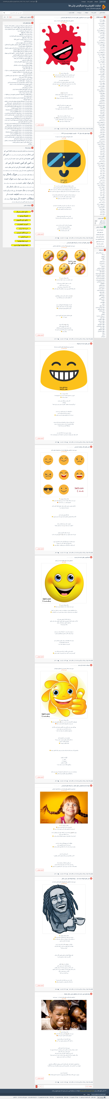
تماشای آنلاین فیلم (100, 237)
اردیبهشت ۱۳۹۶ (100, 90)
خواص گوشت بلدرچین (27, 60)
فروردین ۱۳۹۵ (101, 105)
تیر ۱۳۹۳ (102, 139)
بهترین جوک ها (18, 170)
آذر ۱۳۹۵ (102, 96)
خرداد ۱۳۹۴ (101, 120)
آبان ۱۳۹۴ (102, 112)
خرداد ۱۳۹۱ (101, 182)
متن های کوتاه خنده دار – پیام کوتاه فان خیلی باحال (76, 878)
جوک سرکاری (8, 183)
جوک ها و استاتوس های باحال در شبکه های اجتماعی (75, 786)
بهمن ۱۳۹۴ (101, 107)
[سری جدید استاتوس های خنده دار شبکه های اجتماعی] (64, 71)
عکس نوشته (101, 311)
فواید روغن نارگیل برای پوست (25, 91)
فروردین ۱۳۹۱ (101, 185)
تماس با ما (90, 1)
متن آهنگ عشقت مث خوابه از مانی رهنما (23, 58)
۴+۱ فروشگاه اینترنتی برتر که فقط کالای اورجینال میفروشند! (18, 118)
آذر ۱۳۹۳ (102, 131)
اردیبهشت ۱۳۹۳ (100, 143)
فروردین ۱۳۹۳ (101, 144)
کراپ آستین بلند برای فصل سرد (25, 31)
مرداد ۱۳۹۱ (101, 178)
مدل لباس (102, 317)
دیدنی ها (102, 294)
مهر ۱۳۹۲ (102, 155)
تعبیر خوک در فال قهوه (27, 37)
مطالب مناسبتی (101, 331)
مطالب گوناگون (101, 329)
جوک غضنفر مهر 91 (59, 1097)
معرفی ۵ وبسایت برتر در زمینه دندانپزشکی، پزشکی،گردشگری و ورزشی (17, 104)
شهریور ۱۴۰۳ (101, 37)
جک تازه (28, 190)
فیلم (103, 312)
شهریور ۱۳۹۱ (101, 177)
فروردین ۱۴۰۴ (101, 32)
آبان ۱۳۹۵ (102, 98)
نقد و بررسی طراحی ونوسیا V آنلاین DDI (23, 39)
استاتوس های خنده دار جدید (82, 557)
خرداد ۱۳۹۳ (101, 141)
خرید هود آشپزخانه (28, 99)
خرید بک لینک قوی (100, 241)
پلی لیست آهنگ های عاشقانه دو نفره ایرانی (22, 89)
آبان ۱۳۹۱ (102, 173)
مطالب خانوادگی (101, 324)
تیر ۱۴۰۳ (102, 38)
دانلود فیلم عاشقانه (100, 234)
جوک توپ (24, 179)
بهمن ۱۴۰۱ (101, 57)
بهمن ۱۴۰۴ (101, 20)
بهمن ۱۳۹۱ (101, 168)
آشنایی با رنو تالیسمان (27, 87)
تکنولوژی (102, 283)
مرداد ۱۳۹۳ (101, 137)
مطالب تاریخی (101, 321)
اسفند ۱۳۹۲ (101, 146)
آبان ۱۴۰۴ (102, 21)
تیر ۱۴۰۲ (102, 49)
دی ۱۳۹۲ (102, 149)
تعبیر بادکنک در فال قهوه (26, 32)
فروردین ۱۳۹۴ (101, 124)
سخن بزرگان (101, 299)
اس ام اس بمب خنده (13, 154)
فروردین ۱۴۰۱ (101, 61)
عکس (103, 304)
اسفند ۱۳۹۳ (101, 125)
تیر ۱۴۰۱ (102, 59)
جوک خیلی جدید (24, 183)
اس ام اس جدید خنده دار (18, 158)
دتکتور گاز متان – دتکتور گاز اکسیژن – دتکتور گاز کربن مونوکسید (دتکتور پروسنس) (17, 53)
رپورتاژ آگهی (101, 295)
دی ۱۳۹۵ (102, 95)
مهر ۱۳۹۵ (102, 100)
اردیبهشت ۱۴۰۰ (100, 67)
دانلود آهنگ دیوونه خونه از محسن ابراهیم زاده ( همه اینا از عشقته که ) (17, 98)
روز (10, 17)
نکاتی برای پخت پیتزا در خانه (25, 92)
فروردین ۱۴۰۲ (101, 54)
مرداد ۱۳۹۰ (101, 199)
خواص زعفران (29, 63)
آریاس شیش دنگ (28, 96)
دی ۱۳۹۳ (102, 129)
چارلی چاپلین (101, 285)
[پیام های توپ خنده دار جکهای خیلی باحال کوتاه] (64, 1030)
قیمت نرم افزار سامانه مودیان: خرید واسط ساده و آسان (20, 82)
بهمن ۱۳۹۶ (101, 83)
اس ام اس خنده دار (21, 162)
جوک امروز (19, 174)
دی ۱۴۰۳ (102, 35)
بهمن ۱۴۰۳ (101, 33)
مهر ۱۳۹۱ (102, 175)
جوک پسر (27, 186)
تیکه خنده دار (11, 170)
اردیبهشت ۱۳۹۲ (100, 163)
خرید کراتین (24, 237)
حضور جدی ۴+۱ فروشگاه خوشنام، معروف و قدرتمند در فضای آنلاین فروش (17, 101)
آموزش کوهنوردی (22, 224)
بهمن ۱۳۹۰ (101, 189)
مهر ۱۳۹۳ (102, 134)
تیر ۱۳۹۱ (102, 180)
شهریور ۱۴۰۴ (101, 23)
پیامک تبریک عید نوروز (99, 270)
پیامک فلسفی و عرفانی (99, 280)
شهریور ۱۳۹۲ (101, 156)
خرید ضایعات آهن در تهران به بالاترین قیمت (22, 142)
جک (18, 187)
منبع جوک (13, 199)
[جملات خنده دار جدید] (64, 718)
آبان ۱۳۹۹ (102, 71)
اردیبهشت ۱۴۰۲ (100, 52)
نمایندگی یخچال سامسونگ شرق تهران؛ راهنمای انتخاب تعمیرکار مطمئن (17, 26)
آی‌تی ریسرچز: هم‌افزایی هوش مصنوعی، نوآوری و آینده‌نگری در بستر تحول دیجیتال (17, 44)
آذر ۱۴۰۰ (102, 64)
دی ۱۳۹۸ (102, 76)
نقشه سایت (71, 12)
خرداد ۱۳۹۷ (101, 81)
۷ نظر (56, 238)
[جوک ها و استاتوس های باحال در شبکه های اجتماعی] (64, 823)
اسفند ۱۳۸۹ (101, 207)
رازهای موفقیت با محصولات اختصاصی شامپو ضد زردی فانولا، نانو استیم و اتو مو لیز (17, 94)
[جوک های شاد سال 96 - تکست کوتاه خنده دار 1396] (64, 184)
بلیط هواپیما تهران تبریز (21, 245)
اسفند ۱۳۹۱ (101, 166)
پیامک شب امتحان (100, 276)
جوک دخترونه (15, 183)
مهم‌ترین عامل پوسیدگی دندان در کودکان (23, 65)
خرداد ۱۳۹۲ (101, 161)
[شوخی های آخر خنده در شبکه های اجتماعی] (64, 276)
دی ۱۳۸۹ (102, 211)
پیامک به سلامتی (100, 268)
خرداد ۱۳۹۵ (101, 103)
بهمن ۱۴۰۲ (101, 45)
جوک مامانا (52, 1097)
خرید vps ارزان (23, 228)
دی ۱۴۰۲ (102, 47)
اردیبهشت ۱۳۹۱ (100, 184)
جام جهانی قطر (100, 232)
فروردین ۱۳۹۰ (101, 206)
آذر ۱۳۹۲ (102, 151)
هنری (103, 334)
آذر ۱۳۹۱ (102, 172)
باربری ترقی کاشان (28, 41)
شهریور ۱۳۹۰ (101, 197)
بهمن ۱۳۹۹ (101, 69)
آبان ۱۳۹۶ (102, 85)
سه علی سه (25, 194)
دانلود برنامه (101, 288)
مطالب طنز (71, 128)
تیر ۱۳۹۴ (102, 119)
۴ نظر (56, 442)
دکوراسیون (101, 292)
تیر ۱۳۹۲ (102, 160)
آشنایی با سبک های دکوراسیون (25, 121)
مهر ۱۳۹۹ (102, 73)
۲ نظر (56, 552)
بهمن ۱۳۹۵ (101, 93)
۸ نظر (56, 1082)
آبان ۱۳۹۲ (102, 153)
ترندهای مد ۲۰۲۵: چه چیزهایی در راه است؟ (22, 56)
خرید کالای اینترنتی (22, 232)
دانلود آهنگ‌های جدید (100, 239)
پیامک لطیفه (27, 201)
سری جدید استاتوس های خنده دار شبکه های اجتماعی (75, 17)
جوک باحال (11, 174)
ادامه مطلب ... (39, 125)
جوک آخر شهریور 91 (73, 1097)
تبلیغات (96, 1)
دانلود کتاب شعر (100, 230)
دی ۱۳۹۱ (102, 170)
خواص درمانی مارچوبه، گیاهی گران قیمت (23, 62)
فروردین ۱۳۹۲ (101, 165)
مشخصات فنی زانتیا (27, 74)
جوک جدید (17, 179)
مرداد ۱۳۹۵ (101, 102)
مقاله (103, 333)
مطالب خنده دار (25, 198)
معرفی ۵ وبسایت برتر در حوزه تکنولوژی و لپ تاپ (21, 111)
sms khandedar (30, 151)
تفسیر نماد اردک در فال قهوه (25, 34)
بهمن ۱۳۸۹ (101, 209)
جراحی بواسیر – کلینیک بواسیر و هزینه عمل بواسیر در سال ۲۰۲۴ (17, 70)
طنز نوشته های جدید (32, 1097)
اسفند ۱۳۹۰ (101, 187)
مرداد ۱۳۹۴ (101, 117)
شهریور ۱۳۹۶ (101, 86)
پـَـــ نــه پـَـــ (102, 265)
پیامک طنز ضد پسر (100, 278)
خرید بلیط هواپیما (23, 241)
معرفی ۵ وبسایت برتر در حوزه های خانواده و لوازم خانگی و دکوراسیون (17, 106)
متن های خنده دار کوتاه (83, 344)
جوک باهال (93, 1097)
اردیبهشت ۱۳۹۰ (100, 204)
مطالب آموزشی (101, 319)
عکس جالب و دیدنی (100, 307)
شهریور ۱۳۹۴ (101, 115)
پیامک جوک (88, 128)
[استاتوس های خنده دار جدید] (64, 603)
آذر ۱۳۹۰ (102, 192)
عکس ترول (102, 305)
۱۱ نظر (55, 128)
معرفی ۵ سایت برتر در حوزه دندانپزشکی (23, 116)
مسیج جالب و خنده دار (22, 1097)
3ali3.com (12, 151)
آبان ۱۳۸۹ (102, 214)
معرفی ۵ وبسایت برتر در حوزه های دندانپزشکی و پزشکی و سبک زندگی (17, 113)
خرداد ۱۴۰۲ (101, 50)
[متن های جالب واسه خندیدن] (64, 497)
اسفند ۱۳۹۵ (101, 91)
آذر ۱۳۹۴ (102, 110)
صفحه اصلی (103, 1)
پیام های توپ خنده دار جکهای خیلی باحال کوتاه (77, 994)
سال (5, 17)
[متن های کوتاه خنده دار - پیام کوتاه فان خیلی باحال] (63, 933)
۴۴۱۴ (103, 254)
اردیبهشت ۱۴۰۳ (100, 42)
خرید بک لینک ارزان (100, 246)
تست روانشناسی (100, 282)
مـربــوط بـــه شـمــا (100, 316)
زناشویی (102, 297)
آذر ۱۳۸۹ (102, 213)
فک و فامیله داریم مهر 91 (84, 1097)
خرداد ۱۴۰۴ (101, 28)
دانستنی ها (101, 287)
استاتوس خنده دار (27, 170)
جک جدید (21, 190)
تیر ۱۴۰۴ (102, 27)
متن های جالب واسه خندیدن (82, 447)
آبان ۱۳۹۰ (102, 194)
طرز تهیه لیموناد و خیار (27, 67)
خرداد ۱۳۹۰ (101, 202)
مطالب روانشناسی (100, 326)
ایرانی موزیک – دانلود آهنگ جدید (24, 81)
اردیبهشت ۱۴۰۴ (100, 30)
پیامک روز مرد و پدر (100, 273)
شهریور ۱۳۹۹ (101, 74)
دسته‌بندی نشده (100, 290)
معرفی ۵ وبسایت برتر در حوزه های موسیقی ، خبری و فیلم (19, 103)
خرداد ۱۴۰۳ (101, 40)
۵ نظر (56, 989)
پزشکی (102, 266)
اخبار (103, 259)
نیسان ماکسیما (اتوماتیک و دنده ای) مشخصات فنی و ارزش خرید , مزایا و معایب (17, 123)
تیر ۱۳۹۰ (102, 201)
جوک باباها (66, 1097)
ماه (7, 17)
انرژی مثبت (101, 263)
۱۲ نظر (55, 339)
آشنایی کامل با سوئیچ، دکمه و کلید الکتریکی (22, 79)
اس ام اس (102, 261)
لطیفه (20, 194)
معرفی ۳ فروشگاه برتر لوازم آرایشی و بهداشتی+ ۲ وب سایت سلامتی (17, 120)
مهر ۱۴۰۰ (102, 66)
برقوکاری (30, 144)
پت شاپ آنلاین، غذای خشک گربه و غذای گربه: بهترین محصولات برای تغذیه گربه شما (17, 48)
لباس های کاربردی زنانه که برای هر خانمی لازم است (20, 36)
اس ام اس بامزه (22, 154)
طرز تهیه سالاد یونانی (27, 68)
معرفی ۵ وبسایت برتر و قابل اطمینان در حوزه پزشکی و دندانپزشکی (17, 115)
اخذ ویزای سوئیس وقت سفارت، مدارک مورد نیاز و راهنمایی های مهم (17, 75)
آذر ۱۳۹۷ (102, 78)
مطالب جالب (101, 323)
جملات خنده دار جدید (84, 665)
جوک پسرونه (22, 187)
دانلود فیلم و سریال (22, 212)
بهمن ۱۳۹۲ (101, 148)
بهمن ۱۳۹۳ (101, 127)
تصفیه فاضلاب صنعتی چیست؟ (25, 46)
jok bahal (17, 151)
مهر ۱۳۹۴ (102, 114)
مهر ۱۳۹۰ (102, 195)
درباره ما (84, 1)
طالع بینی (102, 302)
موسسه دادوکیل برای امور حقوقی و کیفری (22, 49)
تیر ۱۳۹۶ (102, 88)
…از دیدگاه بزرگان (100, 253)
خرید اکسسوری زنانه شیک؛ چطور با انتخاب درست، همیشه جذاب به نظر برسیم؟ (17, 27)
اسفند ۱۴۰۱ (101, 56)
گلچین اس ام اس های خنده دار (18, 202)
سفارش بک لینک (100, 243)
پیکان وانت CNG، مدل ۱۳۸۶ (25, 77)
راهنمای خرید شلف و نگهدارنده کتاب (24, 43)
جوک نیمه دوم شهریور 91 (43, 1097)
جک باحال (13, 187)
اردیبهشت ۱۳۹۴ (100, 122)
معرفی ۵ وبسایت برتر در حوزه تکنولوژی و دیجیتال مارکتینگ (19, 110)
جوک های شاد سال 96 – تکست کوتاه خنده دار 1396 (75, 133)
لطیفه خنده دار (12, 194)
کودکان (102, 314)
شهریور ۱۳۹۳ (101, 136)
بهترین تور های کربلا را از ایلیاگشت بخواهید (22, 72)
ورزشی (102, 336)
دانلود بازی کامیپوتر (22, 220)
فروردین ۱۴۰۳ (101, 44)
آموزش (102, 258)
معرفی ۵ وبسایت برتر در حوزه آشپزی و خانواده (21, 108)
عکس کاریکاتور (101, 309)
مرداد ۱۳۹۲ (101, 158)
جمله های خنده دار (27, 174)
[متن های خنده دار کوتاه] (64, 391)
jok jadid (23, 151)
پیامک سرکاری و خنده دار (79, 128)
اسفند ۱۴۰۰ (101, 62)
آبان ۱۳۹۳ (102, 132)
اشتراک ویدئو (24, 216)
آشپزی (103, 256)
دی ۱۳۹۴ (102, 108)
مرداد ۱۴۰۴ (101, 25)
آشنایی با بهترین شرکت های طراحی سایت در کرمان (21, 84)
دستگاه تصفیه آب (28, 86)
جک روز (15, 190)
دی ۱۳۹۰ (102, 190)
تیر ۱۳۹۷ (102, 79)
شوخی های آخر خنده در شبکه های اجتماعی (78, 243)
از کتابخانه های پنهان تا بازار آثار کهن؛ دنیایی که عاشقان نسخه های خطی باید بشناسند (17, 29)
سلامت (103, 300)
